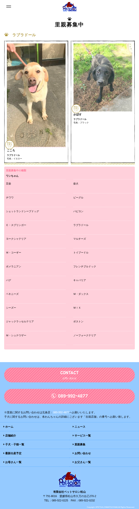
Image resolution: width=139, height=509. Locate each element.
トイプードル (81, 252)
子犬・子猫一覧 (14, 444)
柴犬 (75, 183)
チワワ (10, 197)
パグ (8, 280)
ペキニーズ (12, 293)
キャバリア (79, 280)
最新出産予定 (13, 453)
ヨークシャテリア (16, 238)
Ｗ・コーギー (13, 252)
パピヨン (78, 211)
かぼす (77, 114)
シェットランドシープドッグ (22, 211)
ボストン (78, 321)
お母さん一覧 (13, 462)
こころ (11, 150)
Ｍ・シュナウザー (16, 335)
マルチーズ (79, 238)
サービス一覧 (82, 435)
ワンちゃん (12, 175)
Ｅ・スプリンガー (16, 225)
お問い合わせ (82, 453)
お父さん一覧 (82, 462)
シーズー (11, 307)
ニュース (79, 426)
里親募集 (79, 444)
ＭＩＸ (77, 307)
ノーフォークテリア (84, 335)
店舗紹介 (10, 435)
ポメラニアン (13, 266)
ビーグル (78, 197)
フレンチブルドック (84, 266)
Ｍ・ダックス (81, 293)
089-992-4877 (61, 412)
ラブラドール (81, 225)
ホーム (9, 426)
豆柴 (8, 183)
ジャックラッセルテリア (20, 321)
